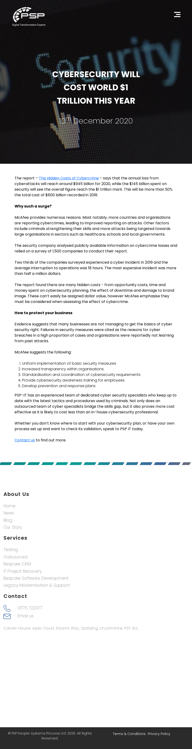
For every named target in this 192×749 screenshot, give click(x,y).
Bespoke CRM (17, 564)
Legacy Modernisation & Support (37, 585)
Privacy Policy (159, 733)
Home (10, 506)
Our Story (13, 527)
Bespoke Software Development (36, 578)
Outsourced (16, 557)
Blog (8, 520)
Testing (11, 550)
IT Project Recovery (23, 571)
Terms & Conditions (129, 733)
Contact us (25, 440)
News (9, 513)
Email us (25, 616)
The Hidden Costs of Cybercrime (69, 178)
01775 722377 (30, 608)
